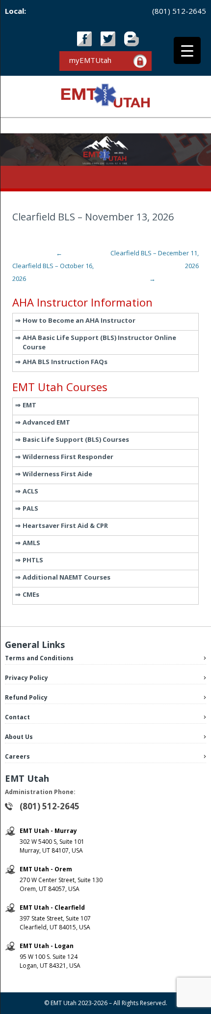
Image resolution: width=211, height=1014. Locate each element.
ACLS (30, 491)
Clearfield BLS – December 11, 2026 (154, 265)
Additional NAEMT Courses (66, 577)
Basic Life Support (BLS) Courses (76, 439)
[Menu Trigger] (187, 50)
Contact (17, 717)
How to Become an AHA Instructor (79, 320)
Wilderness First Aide (57, 473)
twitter (108, 38)
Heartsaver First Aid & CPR (65, 525)
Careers (17, 756)
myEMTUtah (90, 60)
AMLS (31, 542)
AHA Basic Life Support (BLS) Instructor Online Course (99, 342)
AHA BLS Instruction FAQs (65, 361)
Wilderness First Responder (68, 456)
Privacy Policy (26, 678)
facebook (84, 38)
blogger (131, 38)
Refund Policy (26, 697)
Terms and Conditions (39, 658)
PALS (30, 508)
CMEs (31, 594)
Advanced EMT (46, 422)
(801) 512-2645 (179, 11)
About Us (19, 737)
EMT (29, 404)
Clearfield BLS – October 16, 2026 (53, 265)
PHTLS (33, 559)
